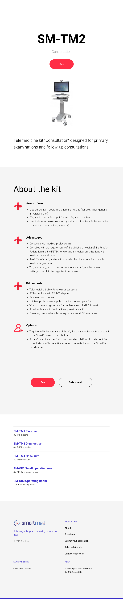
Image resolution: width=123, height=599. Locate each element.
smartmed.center (22, 568)
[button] (61, 64)
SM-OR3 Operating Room (30, 481)
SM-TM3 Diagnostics (27, 443)
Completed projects (75, 553)
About (68, 528)
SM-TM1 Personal (25, 431)
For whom (70, 534)
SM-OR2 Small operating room (33, 468)
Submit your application (77, 541)
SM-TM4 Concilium (26, 456)
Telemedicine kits (73, 547)
